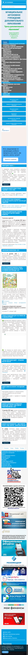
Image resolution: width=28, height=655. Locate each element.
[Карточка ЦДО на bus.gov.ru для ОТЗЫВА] (14, 523)
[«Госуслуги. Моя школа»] (14, 571)
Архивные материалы (6, 467)
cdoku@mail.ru (14, 37)
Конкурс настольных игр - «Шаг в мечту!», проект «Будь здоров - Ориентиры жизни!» (14, 424)
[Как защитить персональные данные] (14, 561)
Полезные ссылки (5, 457)
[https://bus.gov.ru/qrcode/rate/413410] (14, 497)
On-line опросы (5, 458)
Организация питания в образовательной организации (10, 77)
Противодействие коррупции (14, 118)
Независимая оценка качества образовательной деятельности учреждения (13, 452)
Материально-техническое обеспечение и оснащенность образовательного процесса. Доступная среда (13, 58)
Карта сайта (8, 632)
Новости (3, 454)
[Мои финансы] (14, 607)
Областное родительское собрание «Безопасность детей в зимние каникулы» (12, 213)
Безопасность (6, 95)
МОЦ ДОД (3, 459)
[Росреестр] (14, 598)
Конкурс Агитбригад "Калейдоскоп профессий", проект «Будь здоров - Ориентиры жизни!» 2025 (12, 405)
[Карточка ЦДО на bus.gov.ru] (14, 514)
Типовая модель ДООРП (7, 461)
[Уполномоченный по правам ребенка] (14, 583)
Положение (20, 195)
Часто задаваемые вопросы (8, 455)
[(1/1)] (15, 341)
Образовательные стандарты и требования (12, 80)
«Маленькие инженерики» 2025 (10, 250)
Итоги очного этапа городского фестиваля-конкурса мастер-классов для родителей (14, 201)
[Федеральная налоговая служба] (14, 590)
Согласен (5, 652)
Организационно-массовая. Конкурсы (10, 85)
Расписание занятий (6, 465)
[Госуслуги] (14, 578)
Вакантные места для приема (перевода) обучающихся (11, 69)
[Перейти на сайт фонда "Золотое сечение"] (14, 534)
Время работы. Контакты (11, 638)
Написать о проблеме (10, 159)
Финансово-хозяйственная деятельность (10, 66)
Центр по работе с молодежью (8, 462)
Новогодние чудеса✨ (8, 165)
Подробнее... (6, 184)
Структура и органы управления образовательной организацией (12, 47)
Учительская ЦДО (5, 464)
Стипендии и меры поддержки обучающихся (11, 72)
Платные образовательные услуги (10, 63)
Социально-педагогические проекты (14, 104)
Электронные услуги (14, 99)
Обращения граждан (14, 109)
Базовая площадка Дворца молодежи (14, 123)
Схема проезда (8, 636)
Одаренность (14, 113)
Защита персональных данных (12, 634)
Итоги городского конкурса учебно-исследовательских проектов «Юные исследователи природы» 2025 (12, 269)
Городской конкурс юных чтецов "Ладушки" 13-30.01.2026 (11, 189)
